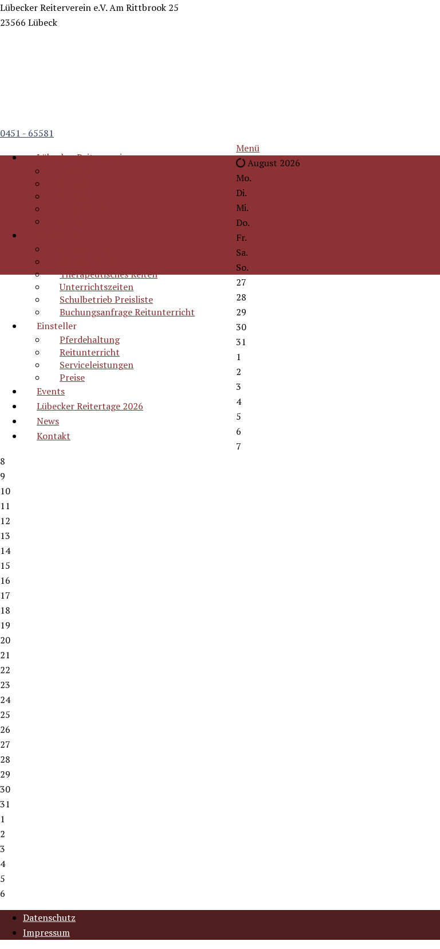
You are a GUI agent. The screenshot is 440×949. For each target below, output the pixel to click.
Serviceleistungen (96, 364)
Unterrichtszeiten (96, 286)
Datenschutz (49, 917)
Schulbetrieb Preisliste (106, 299)
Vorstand (79, 196)
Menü (248, 148)
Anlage (74, 183)
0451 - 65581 (27, 133)
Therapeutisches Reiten (109, 274)
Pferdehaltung (90, 339)
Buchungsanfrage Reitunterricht (127, 312)
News (48, 421)
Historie (76, 171)
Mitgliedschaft (90, 208)
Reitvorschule (88, 261)
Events (51, 391)
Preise (72, 377)
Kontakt (53, 435)
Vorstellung (84, 249)
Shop (70, 221)
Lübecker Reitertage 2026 (90, 406)
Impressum (46, 932)
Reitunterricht (90, 352)
